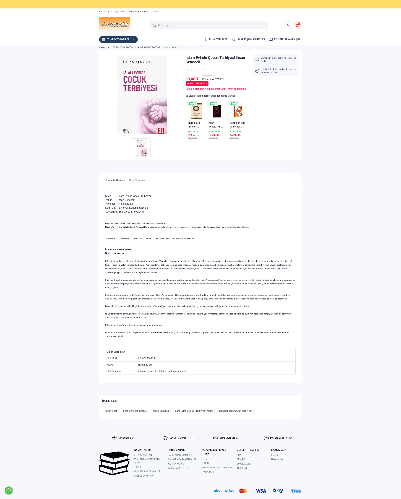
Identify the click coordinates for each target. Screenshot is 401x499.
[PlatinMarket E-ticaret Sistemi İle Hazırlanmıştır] (224, 490)
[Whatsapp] (9, 490)
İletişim (275, 455)
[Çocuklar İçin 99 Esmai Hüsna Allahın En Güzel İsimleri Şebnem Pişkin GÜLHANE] (238, 111)
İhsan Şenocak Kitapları (135, 410)
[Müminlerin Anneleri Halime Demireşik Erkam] (196, 111)
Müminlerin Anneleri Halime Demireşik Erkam (194, 125)
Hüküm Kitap (111, 410)
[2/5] (189, 70)
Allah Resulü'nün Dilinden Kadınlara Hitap (214, 125)
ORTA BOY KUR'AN (142, 455)
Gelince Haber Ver (197, 83)
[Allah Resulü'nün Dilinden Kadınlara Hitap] (217, 111)
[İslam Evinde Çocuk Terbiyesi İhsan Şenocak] (142, 95)
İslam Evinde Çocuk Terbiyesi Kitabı (193, 410)
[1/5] (188, 70)
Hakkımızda (277, 459)
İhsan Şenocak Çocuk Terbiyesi (235, 410)
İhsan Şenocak (161, 410)
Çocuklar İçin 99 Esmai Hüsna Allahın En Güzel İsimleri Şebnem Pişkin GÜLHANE (237, 125)
